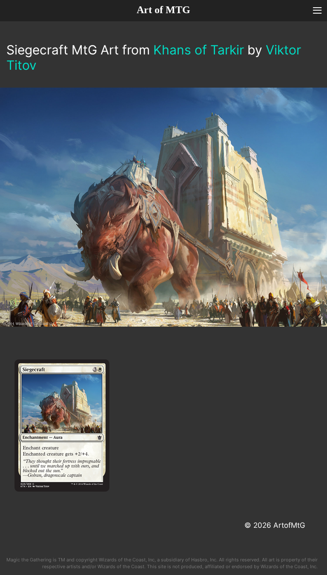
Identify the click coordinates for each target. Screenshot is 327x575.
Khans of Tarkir (198, 49)
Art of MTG (163, 9)
